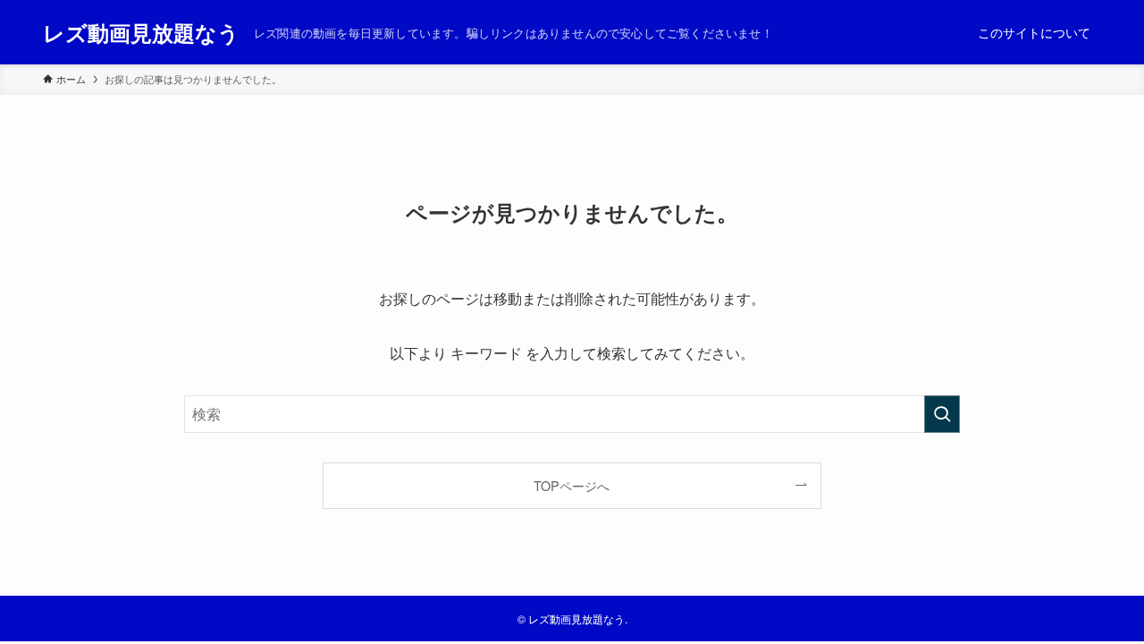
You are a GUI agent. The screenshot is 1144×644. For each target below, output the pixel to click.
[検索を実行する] (942, 414)
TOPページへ (572, 485)
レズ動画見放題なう (141, 32)
